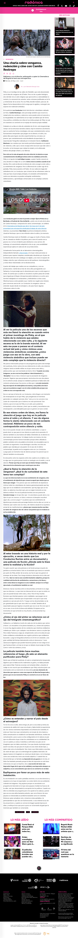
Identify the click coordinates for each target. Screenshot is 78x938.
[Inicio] (33, 1)
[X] (7, 73)
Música (19, 5)
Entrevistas (9, 59)
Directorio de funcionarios (27, 901)
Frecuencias (52, 5)
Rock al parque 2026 (10, 833)
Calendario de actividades (27, 896)
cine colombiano (20, 812)
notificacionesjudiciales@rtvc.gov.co (66, 914)
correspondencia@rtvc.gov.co (64, 899)
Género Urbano (59, 47)
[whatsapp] (10, 73)
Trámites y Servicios (26, 899)
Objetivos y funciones (7, 896)
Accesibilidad (43, 917)
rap (57, 87)
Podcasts (34, 5)
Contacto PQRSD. (62, 902)
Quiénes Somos (6, 893)
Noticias (15, 5)
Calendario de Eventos (43, 5)
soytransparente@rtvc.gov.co (64, 918)
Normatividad (6, 897)
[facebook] (4, 73)
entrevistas (35, 812)
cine (28, 812)
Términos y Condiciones (26, 903)
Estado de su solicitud (26, 902)
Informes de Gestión (7, 899)
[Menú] (4, 3)
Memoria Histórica (48, 858)
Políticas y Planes (7, 898)
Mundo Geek (24, 5)
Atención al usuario (26, 893)
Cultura (30, 5)
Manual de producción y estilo (9, 901)
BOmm (46, 833)
